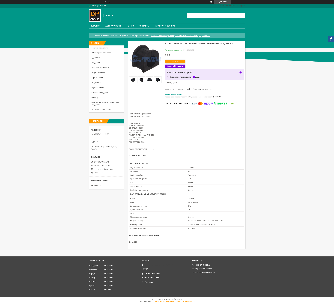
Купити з (170, 66)
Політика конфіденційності (185, 301)
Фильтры (95, 98)
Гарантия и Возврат (165, 26)
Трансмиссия (97, 78)
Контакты (144, 26)
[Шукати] (242, 15)
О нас (131, 26)
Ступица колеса (98, 73)
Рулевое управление (100, 68)
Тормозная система (100, 48)
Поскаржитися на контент (164, 301)
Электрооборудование (101, 93)
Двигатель (96, 58)
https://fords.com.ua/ (102, 165)
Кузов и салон (98, 88)
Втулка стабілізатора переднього (134, 36)
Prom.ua (180, 299)
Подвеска (96, 63)
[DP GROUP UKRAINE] (95, 15)
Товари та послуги (101, 36)
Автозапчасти (113, 26)
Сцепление (96, 83)
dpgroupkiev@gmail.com (103, 169)
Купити (175, 61)
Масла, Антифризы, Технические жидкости (105, 104)
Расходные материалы (101, 110)
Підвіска (114, 36)
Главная (95, 26)
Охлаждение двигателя (101, 53)
